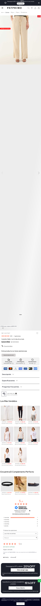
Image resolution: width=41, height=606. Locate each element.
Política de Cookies (29, 599)
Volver (7, 12)
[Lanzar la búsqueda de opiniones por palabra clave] (36, 538)
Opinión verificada (10, 547)
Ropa (17, 12)
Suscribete (20, 588)
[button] (32, 8)
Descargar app (22, 570)
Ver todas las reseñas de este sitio (21, 514)
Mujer (12, 12)
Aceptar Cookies (20, 603)
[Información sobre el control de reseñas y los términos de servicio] (30, 510)
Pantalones (24, 12)
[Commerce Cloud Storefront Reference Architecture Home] (14, 8)
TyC (37, 591)
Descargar (21, 3)
